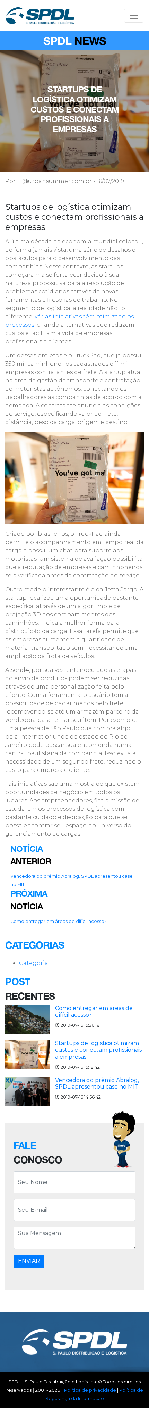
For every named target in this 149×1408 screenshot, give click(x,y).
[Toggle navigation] (133, 16)
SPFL (40, 16)
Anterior (30, 861)
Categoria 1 (35, 963)
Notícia (26, 848)
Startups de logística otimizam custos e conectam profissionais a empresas (98, 1050)
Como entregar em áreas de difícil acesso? (58, 921)
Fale (25, 1145)
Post (17, 981)
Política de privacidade (90, 1390)
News (90, 40)
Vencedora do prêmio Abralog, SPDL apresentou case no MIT (97, 1083)
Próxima (28, 893)
